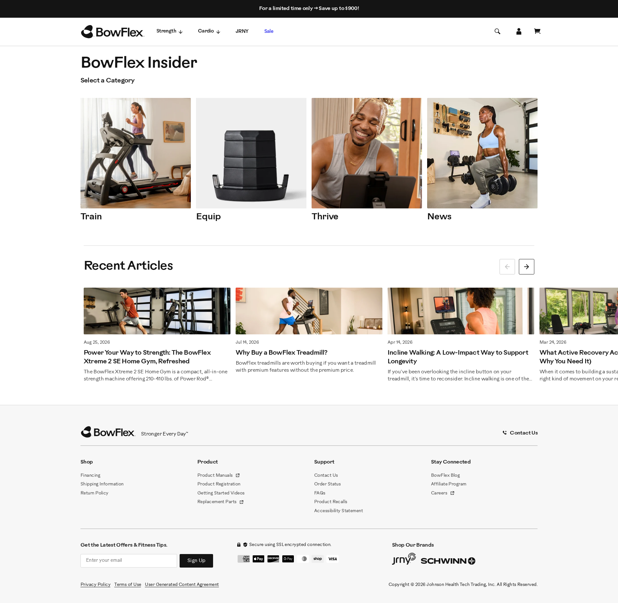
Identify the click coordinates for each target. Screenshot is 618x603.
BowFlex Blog (445, 475)
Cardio (206, 31)
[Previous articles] (507, 266)
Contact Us (326, 475)
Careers (443, 494)
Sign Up (196, 560)
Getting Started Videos (221, 493)
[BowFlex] (112, 32)
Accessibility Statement (338, 511)
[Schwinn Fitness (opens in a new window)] (448, 562)
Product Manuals (218, 476)
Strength (166, 31)
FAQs (319, 493)
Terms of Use (127, 584)
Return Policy (94, 493)
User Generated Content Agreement (182, 584)
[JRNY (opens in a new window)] (404, 560)
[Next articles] (526, 266)
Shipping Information (102, 484)
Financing (90, 475)
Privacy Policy (95, 584)
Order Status (327, 484)
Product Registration (218, 484)
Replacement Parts (220, 502)
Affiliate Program (448, 484)
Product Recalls (330, 502)
